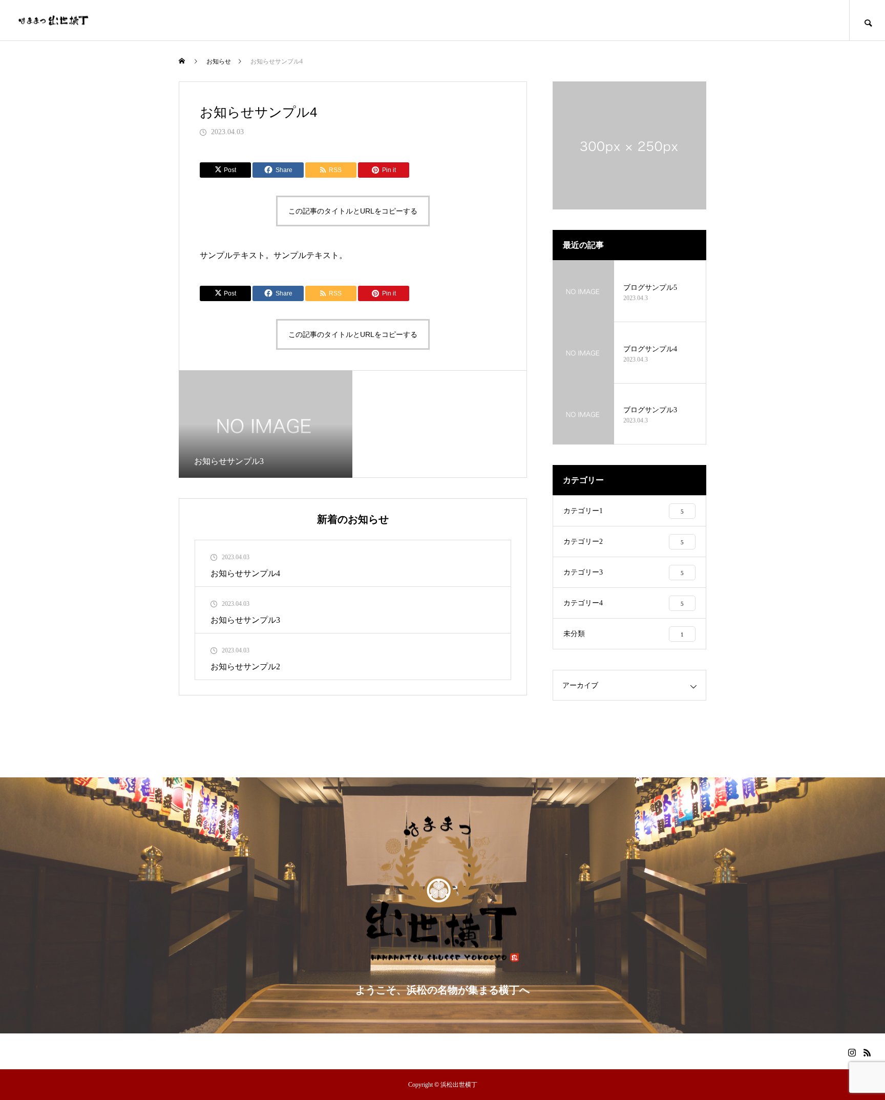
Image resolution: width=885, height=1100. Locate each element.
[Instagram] (852, 1052)
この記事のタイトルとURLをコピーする (352, 211)
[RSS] (867, 1052)
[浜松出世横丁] (53, 20)
